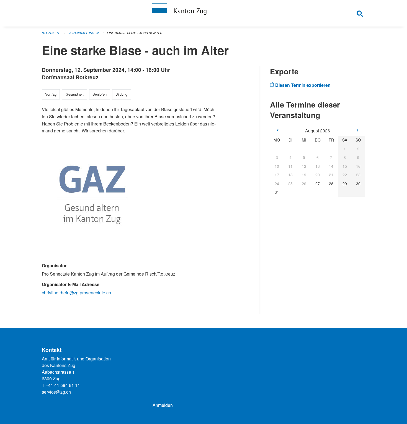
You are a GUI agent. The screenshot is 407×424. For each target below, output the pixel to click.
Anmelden (163, 405)
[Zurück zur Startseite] (203, 13)
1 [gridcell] (345, 148)
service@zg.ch (56, 392)
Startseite (51, 33)
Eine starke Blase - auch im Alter (134, 33)
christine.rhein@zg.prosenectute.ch (76, 292)
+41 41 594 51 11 (63, 385)
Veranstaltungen (83, 33)
